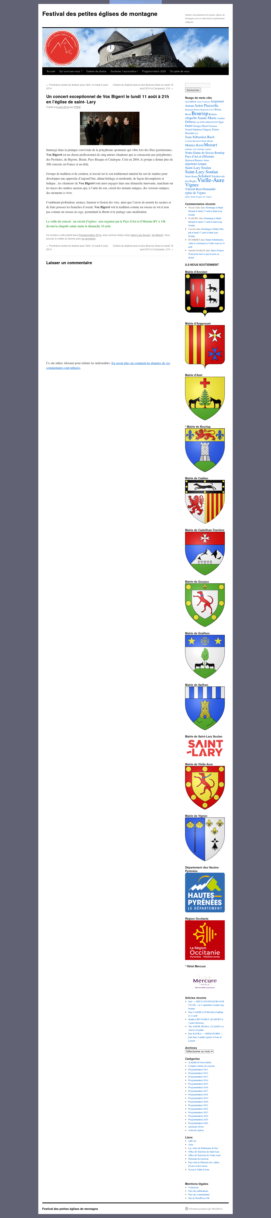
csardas (221, 118)
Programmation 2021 (198, 1105)
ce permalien (89, 238)
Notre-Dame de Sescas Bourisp (204, 152)
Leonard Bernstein (193, 141)
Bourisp (199, 113)
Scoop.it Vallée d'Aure (198, 1169)
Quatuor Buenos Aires (197, 160)
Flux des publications (198, 1190)
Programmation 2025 (154, 71)
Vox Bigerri (157, 235)
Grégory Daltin (211, 129)
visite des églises (196, 1130)
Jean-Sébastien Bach (199, 136)
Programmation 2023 (198, 1112)
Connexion (193, 1187)
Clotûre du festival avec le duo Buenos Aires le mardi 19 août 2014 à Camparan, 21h (143, 86)
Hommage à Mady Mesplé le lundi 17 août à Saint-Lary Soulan (205, 211)
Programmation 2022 (198, 1108)
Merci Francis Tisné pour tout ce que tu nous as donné (206, 254)
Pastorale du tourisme (198, 1158)
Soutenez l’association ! (124, 71)
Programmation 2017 (198, 1090)
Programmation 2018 (198, 1094)
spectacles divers (196, 1126)
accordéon (190, 101)
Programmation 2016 (198, 1087)
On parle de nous (179, 71)
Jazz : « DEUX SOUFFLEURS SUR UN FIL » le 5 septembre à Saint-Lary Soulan (206, 1005)
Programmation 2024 (198, 1115)
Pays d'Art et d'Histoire (199, 156)
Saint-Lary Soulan (140, 235)
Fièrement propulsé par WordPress (206, 1208)
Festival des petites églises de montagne (100, 13)
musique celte (191, 149)
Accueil (51, 71)
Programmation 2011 (198, 1069)
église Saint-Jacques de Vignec (198, 196)
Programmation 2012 (198, 1073)
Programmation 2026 (198, 1123)
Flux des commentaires (199, 1194)
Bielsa (218, 109)
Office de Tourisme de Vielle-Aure (204, 1155)
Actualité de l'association (199, 1062)
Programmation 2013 (198, 1076)
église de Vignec (195, 193)
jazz (196, 133)
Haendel (189, 133)
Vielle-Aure (210, 180)
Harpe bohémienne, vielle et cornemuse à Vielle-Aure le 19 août (206, 243)
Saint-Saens (191, 176)
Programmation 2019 (198, 1098)
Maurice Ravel (194, 145)
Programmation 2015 (198, 1083)
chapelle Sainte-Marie (200, 117)
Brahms (213, 114)
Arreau (189, 105)
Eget (221, 122)
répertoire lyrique (196, 164)
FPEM (77, 107)
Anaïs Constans (203, 101)
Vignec (192, 184)
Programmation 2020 (198, 1101)
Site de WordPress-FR (198, 1198)
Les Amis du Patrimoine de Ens (203, 1148)
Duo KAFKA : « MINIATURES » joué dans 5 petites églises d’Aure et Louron (205, 1037)
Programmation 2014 (90, 235)
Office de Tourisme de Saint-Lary (203, 1151)
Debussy (190, 121)
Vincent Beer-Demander (200, 189)
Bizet (188, 114)
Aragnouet (217, 101)
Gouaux (213, 126)
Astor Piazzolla (206, 105)
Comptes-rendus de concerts (201, 1065)
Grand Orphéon (193, 129)
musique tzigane (204, 149)
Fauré (188, 125)
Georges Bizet (200, 126)
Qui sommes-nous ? (70, 71)
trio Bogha (191, 181)
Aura (190, 1144)
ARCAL (192, 1140)
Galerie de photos (96, 71)
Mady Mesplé (207, 141)
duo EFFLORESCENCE (207, 122)
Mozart (210, 144)
